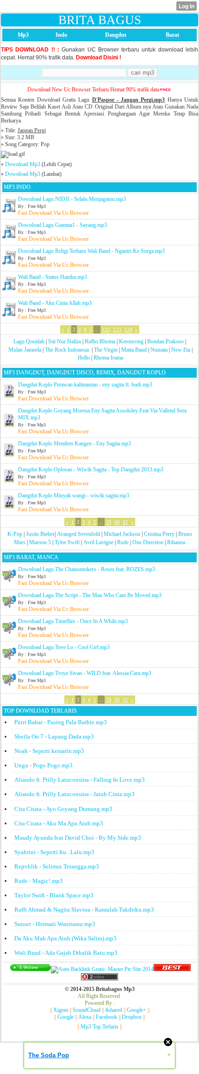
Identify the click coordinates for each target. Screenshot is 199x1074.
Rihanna (176, 542)
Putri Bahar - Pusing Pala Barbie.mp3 (60, 722)
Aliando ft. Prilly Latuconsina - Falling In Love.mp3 (79, 779)
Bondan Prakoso (165, 341)
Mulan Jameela (24, 350)
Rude (123, 542)
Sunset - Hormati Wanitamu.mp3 (54, 923)
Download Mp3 (22, 164)
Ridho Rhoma (100, 341)
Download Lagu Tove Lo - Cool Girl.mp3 (64, 647)
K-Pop (14, 534)
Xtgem (60, 1010)
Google (65, 1017)
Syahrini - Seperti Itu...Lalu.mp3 (54, 852)
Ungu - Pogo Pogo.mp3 (43, 765)
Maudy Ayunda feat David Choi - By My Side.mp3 (77, 837)
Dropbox (132, 1017)
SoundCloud (86, 1010)
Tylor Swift (67, 542)
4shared (113, 1010)
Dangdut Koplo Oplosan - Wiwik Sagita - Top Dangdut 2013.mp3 (90, 469)
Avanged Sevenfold (78, 534)
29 (109, 699)
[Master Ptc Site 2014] (102, 969)
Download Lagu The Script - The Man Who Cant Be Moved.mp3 (90, 595)
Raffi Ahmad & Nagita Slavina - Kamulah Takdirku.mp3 (84, 909)
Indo (61, 35)
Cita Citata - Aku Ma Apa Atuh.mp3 (58, 823)
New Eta (180, 350)
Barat (172, 35)
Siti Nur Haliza (64, 341)
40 (117, 522)
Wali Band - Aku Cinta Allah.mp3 (55, 303)
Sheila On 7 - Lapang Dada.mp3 (54, 736)
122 (106, 329)
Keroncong (131, 341)
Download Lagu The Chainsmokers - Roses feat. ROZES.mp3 (86, 569)
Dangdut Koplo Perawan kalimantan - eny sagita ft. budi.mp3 (85, 384)
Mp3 (23, 35)
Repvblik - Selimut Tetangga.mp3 (56, 866)
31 (125, 699)
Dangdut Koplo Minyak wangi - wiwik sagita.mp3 (73, 495)
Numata (159, 350)
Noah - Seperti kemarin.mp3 (49, 750)
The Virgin (106, 350)
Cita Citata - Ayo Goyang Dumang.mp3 (63, 808)
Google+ (136, 1010)
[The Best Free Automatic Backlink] (172, 969)
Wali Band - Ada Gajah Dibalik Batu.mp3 (66, 952)
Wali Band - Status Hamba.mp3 (52, 277)
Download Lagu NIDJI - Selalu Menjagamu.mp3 (72, 199)
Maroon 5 (40, 542)
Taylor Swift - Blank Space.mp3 (53, 895)
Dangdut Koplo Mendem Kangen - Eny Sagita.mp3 (74, 443)
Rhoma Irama (108, 357)
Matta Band (134, 350)
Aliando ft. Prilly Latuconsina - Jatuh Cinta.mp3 (74, 794)
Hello (84, 357)
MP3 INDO (17, 187)
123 (117, 329)
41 (125, 522)
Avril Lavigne (98, 542)
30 (117, 699)
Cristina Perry (159, 534)
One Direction (147, 542)
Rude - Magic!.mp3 (38, 880)
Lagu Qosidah (28, 341)
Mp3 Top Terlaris (99, 1026)
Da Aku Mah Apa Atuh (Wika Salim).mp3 (65, 938)
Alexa (84, 1017)
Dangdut (115, 35)
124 (128, 329)
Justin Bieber (40, 534)
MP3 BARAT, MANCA (31, 557)
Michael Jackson (122, 534)
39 (109, 522)
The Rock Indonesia (67, 350)
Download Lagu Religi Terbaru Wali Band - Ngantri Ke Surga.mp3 (91, 251)
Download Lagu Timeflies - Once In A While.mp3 (73, 621)
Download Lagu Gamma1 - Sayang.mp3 (62, 225)
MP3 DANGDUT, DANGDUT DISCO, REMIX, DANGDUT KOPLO (85, 372)
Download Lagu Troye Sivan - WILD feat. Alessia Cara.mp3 (84, 673)
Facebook (106, 1017)
